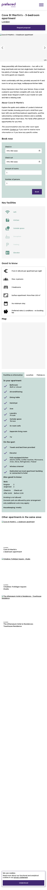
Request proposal (23, 28)
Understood (23, 883)
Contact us (14, 130)
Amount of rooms (12, 169)
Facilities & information (13, 375)
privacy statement (21, 877)
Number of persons (12, 179)
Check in (8, 147)
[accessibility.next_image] (44, 47)
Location (29, 375)
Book (37, 192)
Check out (9, 158)
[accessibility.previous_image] (2, 47)
